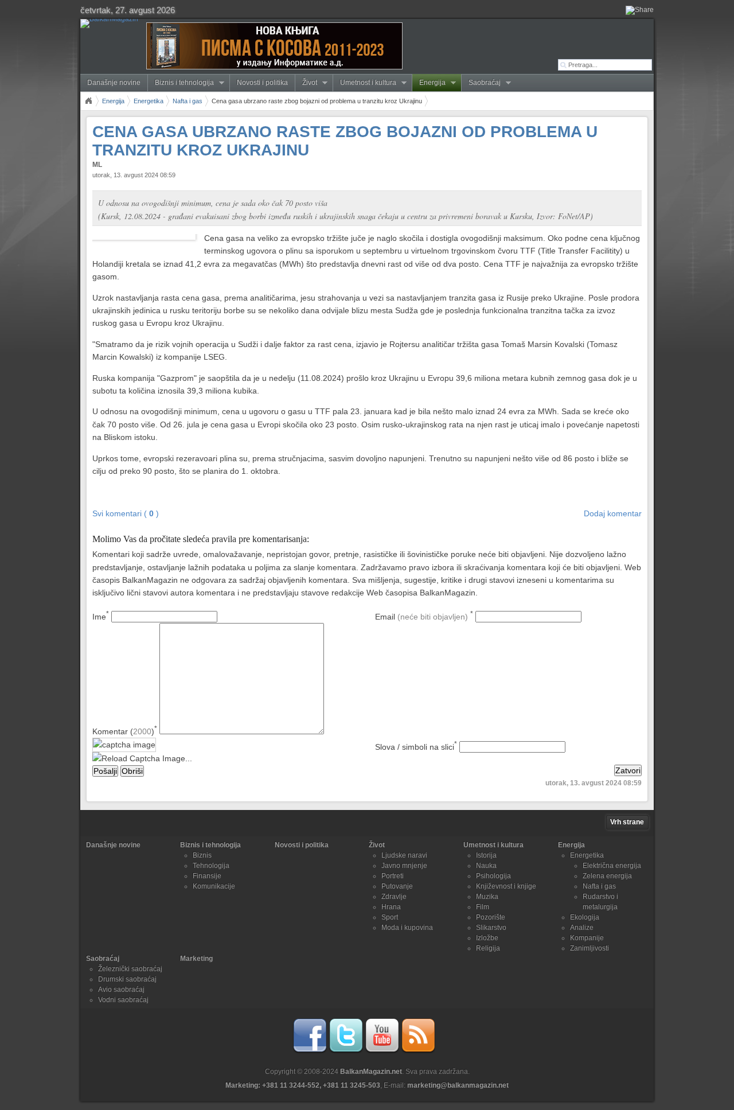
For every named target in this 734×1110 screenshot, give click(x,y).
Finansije (207, 876)
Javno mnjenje (404, 866)
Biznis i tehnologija (181, 83)
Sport (389, 917)
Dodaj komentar (613, 513)
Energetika (148, 101)
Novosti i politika (262, 83)
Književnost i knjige (506, 886)
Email (424, 616)
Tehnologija (211, 866)
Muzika (487, 897)
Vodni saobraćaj (123, 1000)
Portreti (392, 876)
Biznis (202, 855)
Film (482, 907)
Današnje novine (113, 83)
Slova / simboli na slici (416, 746)
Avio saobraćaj (121, 990)
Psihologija (493, 876)
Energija (429, 83)
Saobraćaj (481, 83)
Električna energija (612, 866)
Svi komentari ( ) (125, 513)
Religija (488, 948)
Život (306, 83)
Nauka (486, 866)
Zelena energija (607, 876)
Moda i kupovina (407, 928)
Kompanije (587, 938)
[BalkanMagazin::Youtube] (382, 1051)
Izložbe (487, 938)
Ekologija (584, 917)
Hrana (391, 907)
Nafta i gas (187, 101)
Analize (582, 928)
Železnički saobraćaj (130, 969)
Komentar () (124, 731)
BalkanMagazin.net (371, 1072)
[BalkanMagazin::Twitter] (346, 1051)
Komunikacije (214, 886)
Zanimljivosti (589, 948)
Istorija (486, 855)
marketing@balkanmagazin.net (458, 1085)
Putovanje (397, 886)
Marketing (196, 959)
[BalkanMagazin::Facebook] (309, 1051)
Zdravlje (394, 897)
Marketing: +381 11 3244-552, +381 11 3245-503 (302, 1085)
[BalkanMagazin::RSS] (418, 1051)
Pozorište (490, 917)
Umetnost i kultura (364, 83)
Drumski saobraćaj (127, 979)
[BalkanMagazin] (111, 23)
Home (88, 101)
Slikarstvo (491, 928)
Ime (100, 616)
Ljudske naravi (404, 855)
